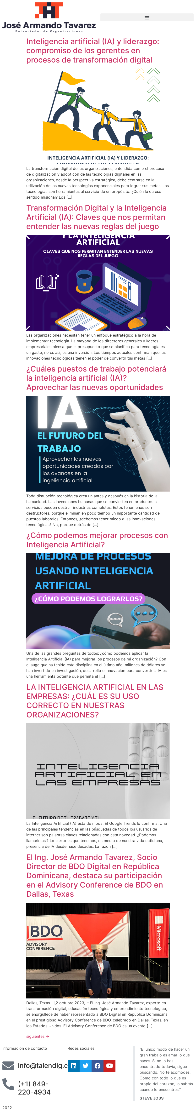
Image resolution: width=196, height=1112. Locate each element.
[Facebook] (97, 1066)
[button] (147, 17)
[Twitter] (86, 1066)
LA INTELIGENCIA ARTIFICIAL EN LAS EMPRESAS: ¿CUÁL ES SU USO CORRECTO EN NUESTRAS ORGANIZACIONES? (94, 700)
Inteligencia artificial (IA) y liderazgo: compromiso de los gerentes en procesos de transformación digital (92, 50)
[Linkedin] (74, 1066)
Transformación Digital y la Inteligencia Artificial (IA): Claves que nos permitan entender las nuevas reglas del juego (96, 217)
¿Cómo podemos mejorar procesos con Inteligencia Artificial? (97, 540)
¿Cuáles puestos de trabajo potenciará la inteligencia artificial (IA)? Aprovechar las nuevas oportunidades (96, 378)
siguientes (37, 1036)
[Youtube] (109, 1066)
